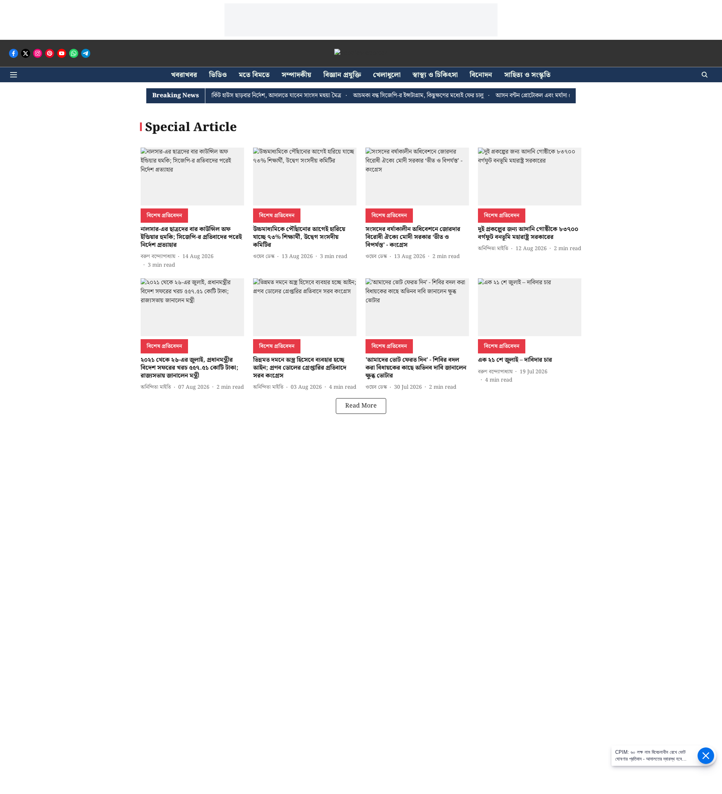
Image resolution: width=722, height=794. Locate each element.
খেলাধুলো (386, 75)
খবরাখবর (184, 75)
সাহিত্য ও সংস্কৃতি (527, 75)
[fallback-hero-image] (192, 177)
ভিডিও (218, 75)
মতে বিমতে (254, 75)
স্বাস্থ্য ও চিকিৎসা (435, 75)
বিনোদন (481, 75)
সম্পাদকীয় (296, 75)
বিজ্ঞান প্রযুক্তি (342, 75)
